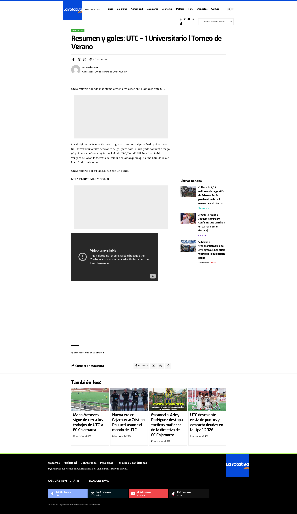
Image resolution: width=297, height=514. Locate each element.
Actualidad (203, 262)
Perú (213, 262)
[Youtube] (148, 493)
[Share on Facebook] (73, 59)
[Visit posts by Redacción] (75, 69)
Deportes (77, 30)
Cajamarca (203, 208)
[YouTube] (189, 19)
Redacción (92, 67)
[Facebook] (181, 19)
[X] (185, 19)
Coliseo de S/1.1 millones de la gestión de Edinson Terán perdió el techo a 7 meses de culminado (211, 195)
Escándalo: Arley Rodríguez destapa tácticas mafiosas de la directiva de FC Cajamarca (167, 425)
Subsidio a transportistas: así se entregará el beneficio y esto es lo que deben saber (211, 250)
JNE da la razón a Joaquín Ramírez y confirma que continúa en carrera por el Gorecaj (211, 222)
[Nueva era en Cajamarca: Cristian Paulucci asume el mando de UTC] (129, 399)
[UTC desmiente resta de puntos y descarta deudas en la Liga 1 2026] (207, 399)
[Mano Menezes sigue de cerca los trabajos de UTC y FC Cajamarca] (90, 399)
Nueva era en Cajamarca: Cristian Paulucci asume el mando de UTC (128, 422)
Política (202, 235)
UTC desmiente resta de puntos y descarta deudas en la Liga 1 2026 (206, 422)
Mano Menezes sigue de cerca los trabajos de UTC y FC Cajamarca (88, 422)
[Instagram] (193, 19)
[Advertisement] (121, 116)
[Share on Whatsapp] (84, 59)
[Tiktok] (181, 24)
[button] (90, 59)
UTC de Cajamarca (94, 352)
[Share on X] (79, 59)
